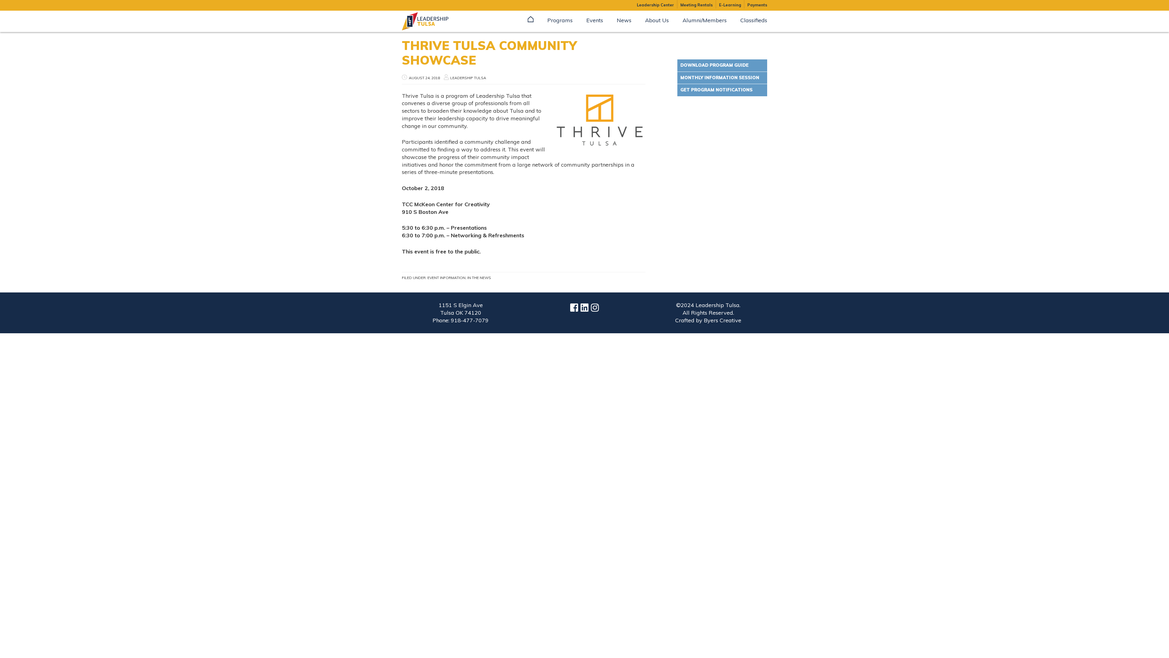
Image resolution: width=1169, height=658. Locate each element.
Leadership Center (655, 4)
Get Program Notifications (716, 90)
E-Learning (730, 4)
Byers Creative (722, 320)
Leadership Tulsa (432, 21)
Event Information (446, 277)
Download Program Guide (714, 65)
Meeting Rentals (696, 4)
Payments (757, 4)
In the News (479, 277)
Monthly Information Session (719, 77)
